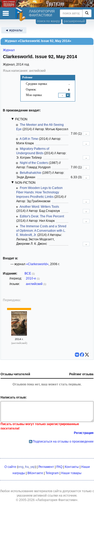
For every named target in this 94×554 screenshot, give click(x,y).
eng (21, 467)
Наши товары (71, 473)
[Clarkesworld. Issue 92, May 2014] (19, 334)
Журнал (9, 50)
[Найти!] (86, 13)
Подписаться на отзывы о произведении (63, 441)
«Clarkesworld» (37, 264)
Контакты (72, 467)
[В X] (87, 355)
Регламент (46, 467)
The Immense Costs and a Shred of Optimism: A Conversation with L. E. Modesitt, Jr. (41, 230)
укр (32, 467)
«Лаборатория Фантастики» (57, 500)
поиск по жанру (48, 21)
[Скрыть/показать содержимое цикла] (12, 119)
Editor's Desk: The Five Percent (42, 216)
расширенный (74, 21)
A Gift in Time (29, 139)
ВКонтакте (35, 473)
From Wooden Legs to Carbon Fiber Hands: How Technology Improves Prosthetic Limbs (39, 192)
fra (27, 467)
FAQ (59, 467)
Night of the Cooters (34, 163)
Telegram (52, 473)
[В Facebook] (82, 355)
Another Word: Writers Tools (39, 207)
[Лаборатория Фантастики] (21, 14)
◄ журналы (13, 30)
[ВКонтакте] (77, 355)
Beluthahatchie (30, 173)
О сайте (10, 467)
